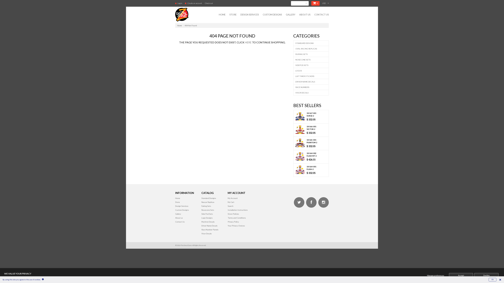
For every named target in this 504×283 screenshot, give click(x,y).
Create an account (194, 3)
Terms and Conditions (237, 218)
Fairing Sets (301, 54)
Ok (492, 279)
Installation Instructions (238, 210)
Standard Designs (304, 43)
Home (222, 14)
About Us (304, 14)
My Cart (231, 202)
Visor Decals (302, 93)
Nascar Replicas (207, 202)
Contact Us (321, 14)
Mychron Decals (208, 222)
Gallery (290, 14)
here (248, 42)
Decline (486, 275)
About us (179, 218)
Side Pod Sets (207, 214)
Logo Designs (207, 218)
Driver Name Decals (305, 82)
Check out (209, 3)
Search (230, 206)
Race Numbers (302, 87)
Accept (461, 275)
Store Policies (233, 214)
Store (233, 14)
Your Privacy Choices (236, 226)
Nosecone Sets (303, 60)
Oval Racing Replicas (306, 49)
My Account (233, 198)
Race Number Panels (209, 229)
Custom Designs (272, 14)
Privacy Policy (233, 222)
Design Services (249, 14)
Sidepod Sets (301, 65)
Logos (298, 71)
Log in (180, 3)
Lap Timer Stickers (304, 76)
